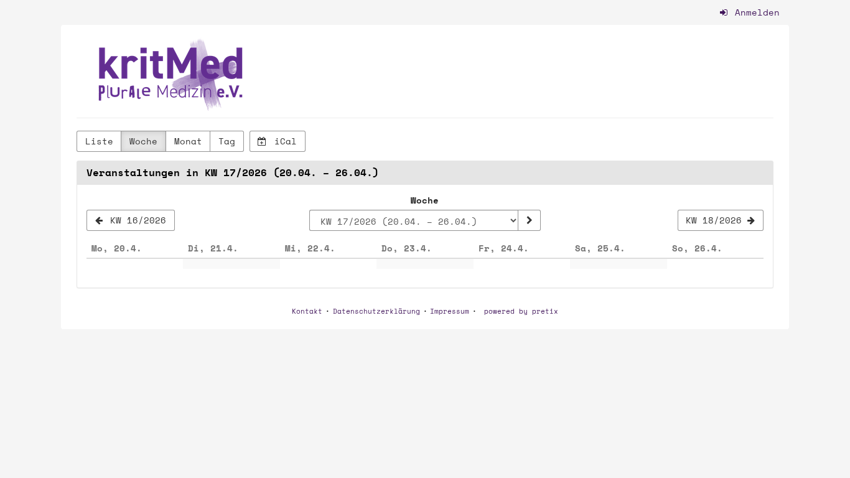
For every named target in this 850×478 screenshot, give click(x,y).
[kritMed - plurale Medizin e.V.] (172, 74)
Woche (143, 141)
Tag (226, 141)
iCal (283, 141)
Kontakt (307, 311)
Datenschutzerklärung (376, 311)
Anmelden (754, 12)
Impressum (449, 311)
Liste (99, 141)
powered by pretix (521, 311)
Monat (188, 141)
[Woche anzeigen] (529, 220)
